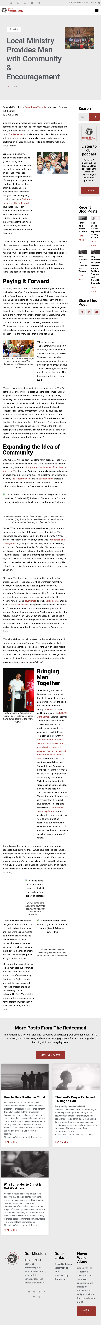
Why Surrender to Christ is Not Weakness (23, 1186)
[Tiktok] (39, 1291)
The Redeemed (16, 134)
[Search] (94, 117)
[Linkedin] (25, 3)
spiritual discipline (20, 604)
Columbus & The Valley (36, 107)
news (14, 86)
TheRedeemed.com (21, 478)
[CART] (99, 3)
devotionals (30, 601)
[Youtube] (32, 3)
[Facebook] (11, 3)
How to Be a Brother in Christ (24, 1097)
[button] (96, 10)
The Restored (50, 709)
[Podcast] (39, 3)
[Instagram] (18, 3)
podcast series (46, 478)
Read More (10, 1142)
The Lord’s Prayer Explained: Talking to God (75, 1099)
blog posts (52, 601)
